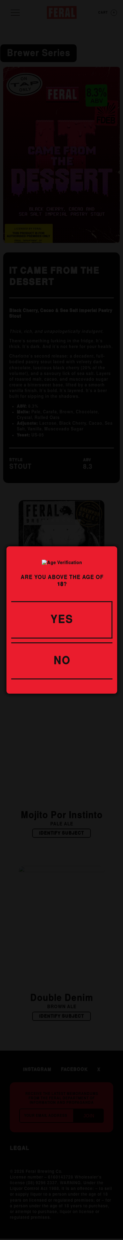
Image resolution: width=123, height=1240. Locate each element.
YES (61, 620)
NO (61, 661)
